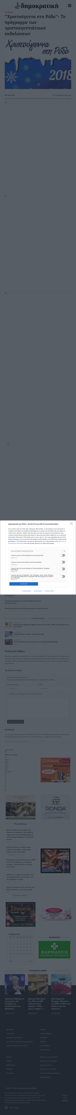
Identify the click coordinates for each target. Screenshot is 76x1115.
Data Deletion (27, 591)
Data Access (38, 591)
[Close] (72, 524)
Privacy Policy (49, 591)
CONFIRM (23, 584)
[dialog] (38, 557)
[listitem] (38, 551)
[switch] (62, 555)
